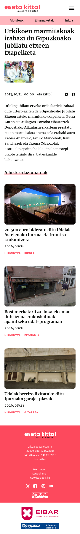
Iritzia (69, 20)
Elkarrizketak (44, 20)
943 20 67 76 (31, 455)
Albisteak (16, 20)
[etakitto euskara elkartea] (22, 8)
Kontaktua (40, 459)
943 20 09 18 (48, 455)
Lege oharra (39, 473)
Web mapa (39, 469)
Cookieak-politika (40, 477)
